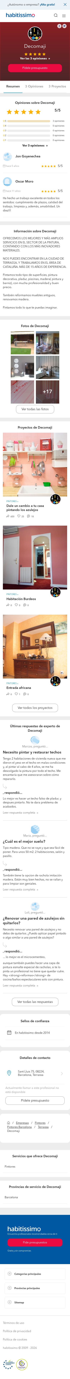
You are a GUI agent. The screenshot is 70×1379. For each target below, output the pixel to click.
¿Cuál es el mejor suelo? (24, 842)
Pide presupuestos (35, 1373)
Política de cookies (15, 1339)
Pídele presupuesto (35, 68)
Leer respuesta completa (19, 812)
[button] (35, 1274)
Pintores (40, 1123)
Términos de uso (13, 1323)
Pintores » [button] (12, 501)
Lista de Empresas (16, 1311)
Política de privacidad (17, 1331)
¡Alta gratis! (47, 4)
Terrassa (43, 1127)
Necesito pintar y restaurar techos (32, 752)
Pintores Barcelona (19, 1127)
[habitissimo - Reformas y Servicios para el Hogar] (16, 16)
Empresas (22, 1123)
